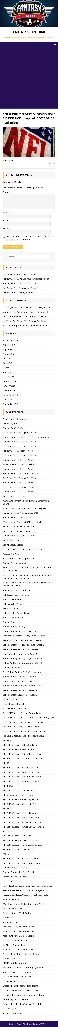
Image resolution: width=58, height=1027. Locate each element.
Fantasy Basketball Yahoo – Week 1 (20, 681)
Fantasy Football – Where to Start (19, 517)
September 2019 (10, 404)
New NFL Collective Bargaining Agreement (23, 967)
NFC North (8, 785)
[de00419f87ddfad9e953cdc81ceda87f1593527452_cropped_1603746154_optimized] (29, 155)
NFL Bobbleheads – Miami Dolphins (20, 840)
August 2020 (8, 354)
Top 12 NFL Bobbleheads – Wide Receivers (23, 722)
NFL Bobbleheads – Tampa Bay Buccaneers (23, 826)
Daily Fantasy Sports (13, 544)
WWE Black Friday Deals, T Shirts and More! (24, 904)
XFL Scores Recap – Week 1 (16, 595)
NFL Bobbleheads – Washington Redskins (23, 758)
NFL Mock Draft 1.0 (12, 540)
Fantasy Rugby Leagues (14, 563)
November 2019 (10, 395)
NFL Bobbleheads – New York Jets (19, 849)
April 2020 (7, 372)
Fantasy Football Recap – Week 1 (19, 491)
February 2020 (9, 381)
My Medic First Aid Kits (14, 945)
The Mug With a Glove (13, 908)
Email (6, 220)
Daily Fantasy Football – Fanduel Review (22, 549)
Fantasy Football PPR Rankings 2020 (20, 513)
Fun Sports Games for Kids (16, 940)
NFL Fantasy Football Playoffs (17, 531)
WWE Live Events (11, 899)
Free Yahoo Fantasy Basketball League (22, 672)
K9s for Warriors (10, 922)
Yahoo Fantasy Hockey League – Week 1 (22, 631)
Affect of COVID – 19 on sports (17, 972)
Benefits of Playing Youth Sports (18, 926)
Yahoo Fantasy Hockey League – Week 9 (22, 663)
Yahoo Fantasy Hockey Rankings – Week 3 (23, 645)
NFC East (7, 740)
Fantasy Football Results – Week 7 (19, 283)
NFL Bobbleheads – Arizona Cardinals (21, 767)
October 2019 (9, 399)
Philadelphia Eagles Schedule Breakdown (23, 995)
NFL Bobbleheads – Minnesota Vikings (21, 804)
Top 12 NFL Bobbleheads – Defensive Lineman (25, 731)
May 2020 (7, 367)
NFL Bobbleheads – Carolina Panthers (21, 817)
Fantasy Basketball (12, 667)
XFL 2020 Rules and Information (18, 590)
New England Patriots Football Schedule (22, 1004)
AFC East (7, 831)
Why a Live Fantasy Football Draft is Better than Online (26, 502)
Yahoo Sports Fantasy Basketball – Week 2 (23, 685)
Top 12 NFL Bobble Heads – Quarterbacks (22, 713)
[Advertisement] (29, 78)
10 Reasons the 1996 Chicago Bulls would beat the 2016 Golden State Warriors (27, 576)
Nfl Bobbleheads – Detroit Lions (18, 795)
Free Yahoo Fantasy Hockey (37, 307)
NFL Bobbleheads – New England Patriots (23, 845)
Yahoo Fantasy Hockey (14, 626)
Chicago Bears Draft (12, 981)
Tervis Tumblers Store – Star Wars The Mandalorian (27, 886)
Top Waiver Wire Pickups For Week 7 (20, 288)
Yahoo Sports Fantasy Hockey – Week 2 (22, 640)
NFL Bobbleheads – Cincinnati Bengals (21, 863)
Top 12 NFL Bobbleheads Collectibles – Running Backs (29, 717)
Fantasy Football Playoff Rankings (19, 535)
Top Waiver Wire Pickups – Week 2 (19, 487)
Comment (7, 192)
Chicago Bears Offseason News (18, 976)
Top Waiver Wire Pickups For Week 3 (20, 478)
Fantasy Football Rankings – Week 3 (20, 473)
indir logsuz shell (11, 307)
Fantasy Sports (10, 423)
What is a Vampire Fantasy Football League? (24, 508)
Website (6, 228)
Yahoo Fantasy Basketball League (19, 676)
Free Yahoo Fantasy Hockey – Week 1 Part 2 (24, 635)
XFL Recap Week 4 (11, 608)
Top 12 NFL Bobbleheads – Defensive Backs (23, 736)
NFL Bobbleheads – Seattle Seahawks (21, 781)
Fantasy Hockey (10, 622)
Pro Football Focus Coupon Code (18, 558)
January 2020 (9, 386)
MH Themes (44, 1024)
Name (6, 212)
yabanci (6, 325)
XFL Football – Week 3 (13, 604)
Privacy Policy (9, 1008)
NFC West (7, 763)
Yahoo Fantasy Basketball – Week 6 (20, 695)
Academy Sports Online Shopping (19, 936)
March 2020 (8, 376)
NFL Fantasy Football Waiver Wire (19, 526)
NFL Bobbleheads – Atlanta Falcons (20, 813)
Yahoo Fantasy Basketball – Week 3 (20, 690)
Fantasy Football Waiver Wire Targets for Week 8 (26, 279)
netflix (6, 321)
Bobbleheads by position (15, 708)
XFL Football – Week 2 (13, 599)
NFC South (8, 808)
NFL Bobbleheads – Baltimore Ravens (21, 858)
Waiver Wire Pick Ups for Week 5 (18, 464)
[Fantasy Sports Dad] (29, 25)
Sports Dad (8, 917)
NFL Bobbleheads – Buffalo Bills (18, 835)
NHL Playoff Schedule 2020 (16, 963)
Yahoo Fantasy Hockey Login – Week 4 (21, 649)
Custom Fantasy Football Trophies (19, 872)
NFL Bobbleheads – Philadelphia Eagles (22, 754)
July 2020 (7, 358)
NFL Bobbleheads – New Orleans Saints (22, 822)
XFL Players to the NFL (13, 617)
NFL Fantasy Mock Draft (14, 496)
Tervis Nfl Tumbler (12, 881)
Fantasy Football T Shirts (15, 867)
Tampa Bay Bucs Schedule (15, 999)
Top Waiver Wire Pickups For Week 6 (20, 455)
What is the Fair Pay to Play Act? (18, 931)
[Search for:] (29, 257)
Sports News (9, 958)
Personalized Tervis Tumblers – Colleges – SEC (25, 890)
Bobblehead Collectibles (14, 704)
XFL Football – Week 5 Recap (16, 613)
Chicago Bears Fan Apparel (16, 876)
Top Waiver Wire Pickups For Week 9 (20, 274)
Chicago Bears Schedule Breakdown (20, 986)
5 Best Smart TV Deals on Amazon (19, 949)
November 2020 (10, 340)
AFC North (7, 854)
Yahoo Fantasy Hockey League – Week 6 (22, 658)
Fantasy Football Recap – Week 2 (19, 482)
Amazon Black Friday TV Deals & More (21, 954)
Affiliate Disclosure (12, 1013)
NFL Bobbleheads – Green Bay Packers (21, 799)
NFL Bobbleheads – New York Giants (20, 749)
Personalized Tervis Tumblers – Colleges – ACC (25, 895)
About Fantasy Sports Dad (15, 419)
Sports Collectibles (12, 699)
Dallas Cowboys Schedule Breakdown (21, 990)
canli (5, 316)
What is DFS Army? (12, 554)
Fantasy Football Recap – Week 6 (19, 292)
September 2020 (10, 349)
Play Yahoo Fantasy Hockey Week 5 (20, 654)
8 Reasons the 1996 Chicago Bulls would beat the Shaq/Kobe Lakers (26, 584)
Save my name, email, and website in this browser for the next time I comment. (29, 238)
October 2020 (9, 345)
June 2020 (7, 363)
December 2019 (10, 390)
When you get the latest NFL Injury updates (24, 522)
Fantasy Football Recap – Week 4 (19, 469)
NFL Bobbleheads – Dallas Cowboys (20, 745)
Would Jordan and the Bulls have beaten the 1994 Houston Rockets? (27, 569)
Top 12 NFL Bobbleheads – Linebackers (21, 726)
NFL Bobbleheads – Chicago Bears (19, 790)
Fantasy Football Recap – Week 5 (19, 460)
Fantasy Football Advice (14, 428)
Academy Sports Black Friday (17, 913)
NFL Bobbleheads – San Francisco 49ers (22, 776)
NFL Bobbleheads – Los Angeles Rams (21, 772)
